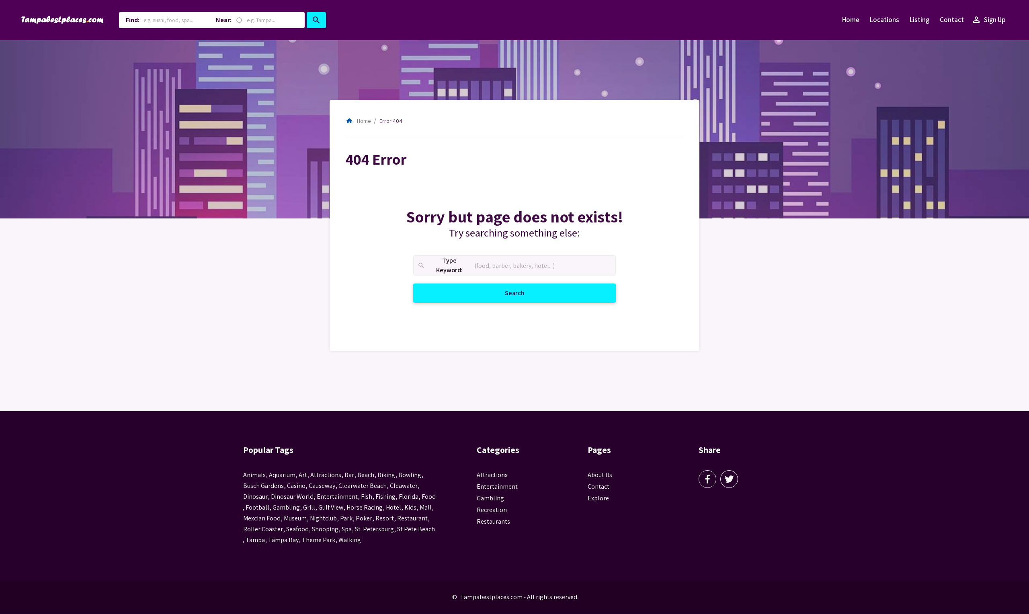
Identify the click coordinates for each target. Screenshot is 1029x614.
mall (426, 507)
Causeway (322, 485)
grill (309, 507)
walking (349, 540)
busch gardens (263, 485)
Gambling (490, 498)
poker (364, 518)
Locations (884, 19)
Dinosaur (255, 496)
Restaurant (412, 518)
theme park (318, 540)
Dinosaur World (292, 496)
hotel (393, 507)
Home (850, 19)
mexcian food (262, 518)
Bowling (409, 475)
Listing (919, 19)
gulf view (330, 507)
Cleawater (404, 485)
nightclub (323, 518)
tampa (255, 540)
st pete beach (416, 529)
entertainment (337, 496)
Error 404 (390, 120)
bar (349, 475)
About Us (600, 475)
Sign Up (989, 19)
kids (410, 507)
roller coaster (263, 529)
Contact (952, 19)
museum (295, 518)
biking (386, 475)
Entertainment (497, 486)
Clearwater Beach (362, 485)
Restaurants (493, 521)
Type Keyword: (440, 265)
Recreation (492, 510)
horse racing (364, 507)
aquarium (282, 475)
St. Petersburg (374, 529)
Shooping (325, 529)
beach (365, 475)
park (346, 518)
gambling (286, 507)
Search (524, 292)
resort (384, 518)
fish (366, 496)
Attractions (492, 475)
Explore (598, 498)
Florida (408, 496)
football (257, 507)
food (429, 496)
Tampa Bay (283, 540)
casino (296, 485)
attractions (325, 475)
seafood (297, 529)
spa (347, 529)
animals (254, 475)
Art (303, 475)
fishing (385, 496)
